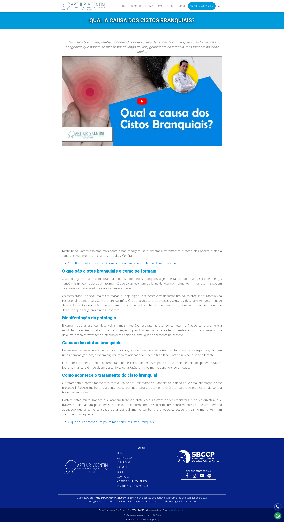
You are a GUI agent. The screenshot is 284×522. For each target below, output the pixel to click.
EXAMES (122, 467)
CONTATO (123, 476)
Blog (170, 6)
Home (124, 6)
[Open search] (219, 6)
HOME (121, 453)
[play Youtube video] (142, 101)
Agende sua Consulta (201, 6)
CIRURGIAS (123, 462)
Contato (180, 6)
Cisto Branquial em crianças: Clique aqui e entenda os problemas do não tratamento (124, 263)
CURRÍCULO (124, 457)
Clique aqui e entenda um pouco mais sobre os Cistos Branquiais (111, 422)
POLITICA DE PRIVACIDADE (133, 486)
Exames (160, 6)
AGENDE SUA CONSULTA (132, 481)
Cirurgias (149, 6)
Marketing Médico (176, 510)
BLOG (120, 472)
